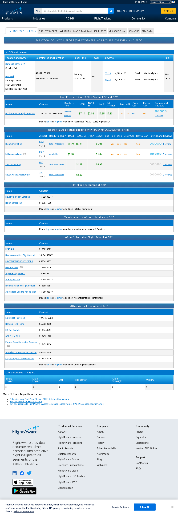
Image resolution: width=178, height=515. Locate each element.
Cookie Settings (120, 507)
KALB (41, 152)
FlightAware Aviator (69, 459)
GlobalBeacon (65, 487)
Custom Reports (67, 454)
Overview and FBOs (21, 30)
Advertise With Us (106, 448)
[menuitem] (7, 18)
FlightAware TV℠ (67, 482)
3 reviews (167, 154)
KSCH (41, 142)
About (100, 431)
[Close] (172, 507)
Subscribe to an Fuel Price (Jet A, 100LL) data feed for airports (39, 399)
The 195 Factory (13, 164)
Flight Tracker (48, 31)
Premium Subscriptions (71, 465)
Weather (65, 31)
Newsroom (103, 454)
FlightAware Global (68, 470)
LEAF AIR (9, 249)
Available (53, 154)
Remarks (134, 31)
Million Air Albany (13, 154)
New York (9, 76)
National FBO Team (14, 324)
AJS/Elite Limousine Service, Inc (21, 352)
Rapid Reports (65, 448)
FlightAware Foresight (70, 442)
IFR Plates (100, 31)
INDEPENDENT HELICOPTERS (19, 261)
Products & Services (70, 426)
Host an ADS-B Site (146, 448)
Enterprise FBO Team (15, 318)
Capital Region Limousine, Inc (19, 358)
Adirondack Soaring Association (20, 292)
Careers (101, 437)
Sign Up (168, 10)
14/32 (108, 79)
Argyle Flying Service (15, 273)
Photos (140, 431)
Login (24, 2)
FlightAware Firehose (69, 437)
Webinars (102, 465)
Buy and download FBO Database (26, 401)
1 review (159, 115)
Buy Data (147, 31)
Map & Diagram (82, 31)
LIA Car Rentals (12, 330)
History (100, 442)
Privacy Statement (24, 511)
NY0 (41, 162)
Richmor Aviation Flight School (20, 286)
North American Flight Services (20, 113)
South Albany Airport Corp (17, 175)
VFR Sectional (117, 31)
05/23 (108, 73)
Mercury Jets (11, 267)
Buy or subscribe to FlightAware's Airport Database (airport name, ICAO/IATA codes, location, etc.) (57, 404)
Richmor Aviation (13, 144)
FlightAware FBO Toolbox (71, 476)
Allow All (144, 507)
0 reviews (167, 164)
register (58, 122)
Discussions (142, 442)
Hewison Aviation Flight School (20, 255)
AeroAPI (62, 431)
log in (49, 122)
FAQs (138, 468)
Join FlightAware (11, 2)
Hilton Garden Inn (13, 203)
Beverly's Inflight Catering (17, 197)
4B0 (41, 172)
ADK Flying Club (12, 336)
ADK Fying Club (12, 279)
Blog (99, 459)
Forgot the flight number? (130, 11)
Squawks (141, 437)
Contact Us (142, 463)
